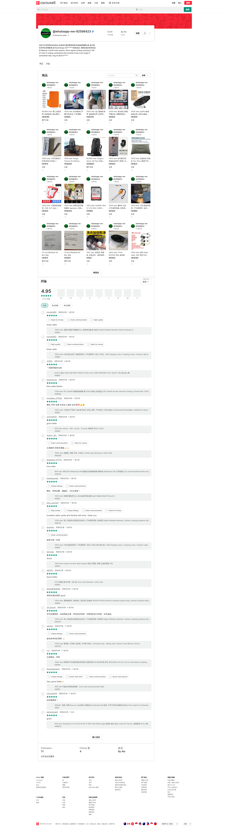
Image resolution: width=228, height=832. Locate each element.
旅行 (169, 792)
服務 (37, 802)
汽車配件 (65, 782)
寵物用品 (91, 812)
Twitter (38, 782)
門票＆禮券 (171, 797)
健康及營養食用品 (120, 785)
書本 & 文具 (171, 785)
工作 (37, 800)
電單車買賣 (65, 787)
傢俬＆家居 (92, 800)
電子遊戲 (91, 805)
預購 (63, 805)
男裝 (90, 785)
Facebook (39, 780)
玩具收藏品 (171, 780)
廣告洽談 (93, 824)
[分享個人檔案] (144, 33)
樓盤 (63, 785)
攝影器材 (144, 790)
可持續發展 (80, 824)
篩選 (143, 75)
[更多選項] (150, 33)
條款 (98, 824)
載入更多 (96, 737)
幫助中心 (58, 824)
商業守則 (112, 824)
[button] (73, 35)
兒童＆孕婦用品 (120, 782)
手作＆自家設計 (173, 787)
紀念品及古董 (172, 790)
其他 (63, 800)
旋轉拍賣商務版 (41, 787)
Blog (37, 785)
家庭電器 (91, 807)
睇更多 (96, 272)
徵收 (63, 807)
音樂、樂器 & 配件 (173, 782)
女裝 (90, 780)
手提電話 (144, 785)
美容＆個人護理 (94, 787)
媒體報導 (73, 824)
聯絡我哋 (65, 824)
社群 (63, 802)
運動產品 (91, 809)
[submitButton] (187, 9)
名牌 (90, 782)
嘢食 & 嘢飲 (118, 787)
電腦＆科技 (92, 802)
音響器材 (144, 787)
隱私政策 (105, 824)
